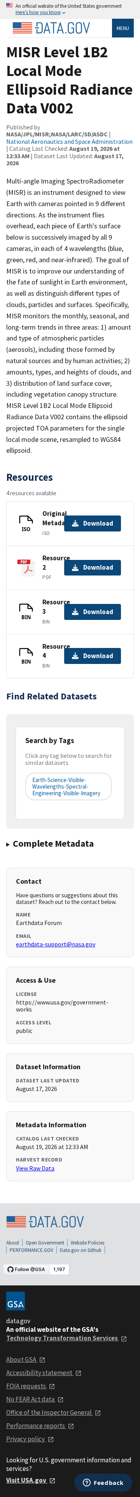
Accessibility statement (40, 1372)
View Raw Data (35, 1168)
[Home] (51, 28)
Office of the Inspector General (49, 1412)
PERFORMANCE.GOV (31, 1250)
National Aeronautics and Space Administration (69, 141)
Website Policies (87, 1242)
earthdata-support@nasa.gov (55, 944)
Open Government (45, 1242)
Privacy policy (26, 1439)
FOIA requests (26, 1386)
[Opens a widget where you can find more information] (103, 1483)
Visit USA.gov (26, 1480)
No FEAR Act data (31, 1399)
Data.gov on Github (81, 1250)
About (12, 1242)
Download (98, 523)
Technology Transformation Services (62, 1338)
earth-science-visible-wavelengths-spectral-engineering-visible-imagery (66, 786)
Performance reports (36, 1425)
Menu (123, 28)
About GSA (21, 1359)
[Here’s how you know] (70, 9)
